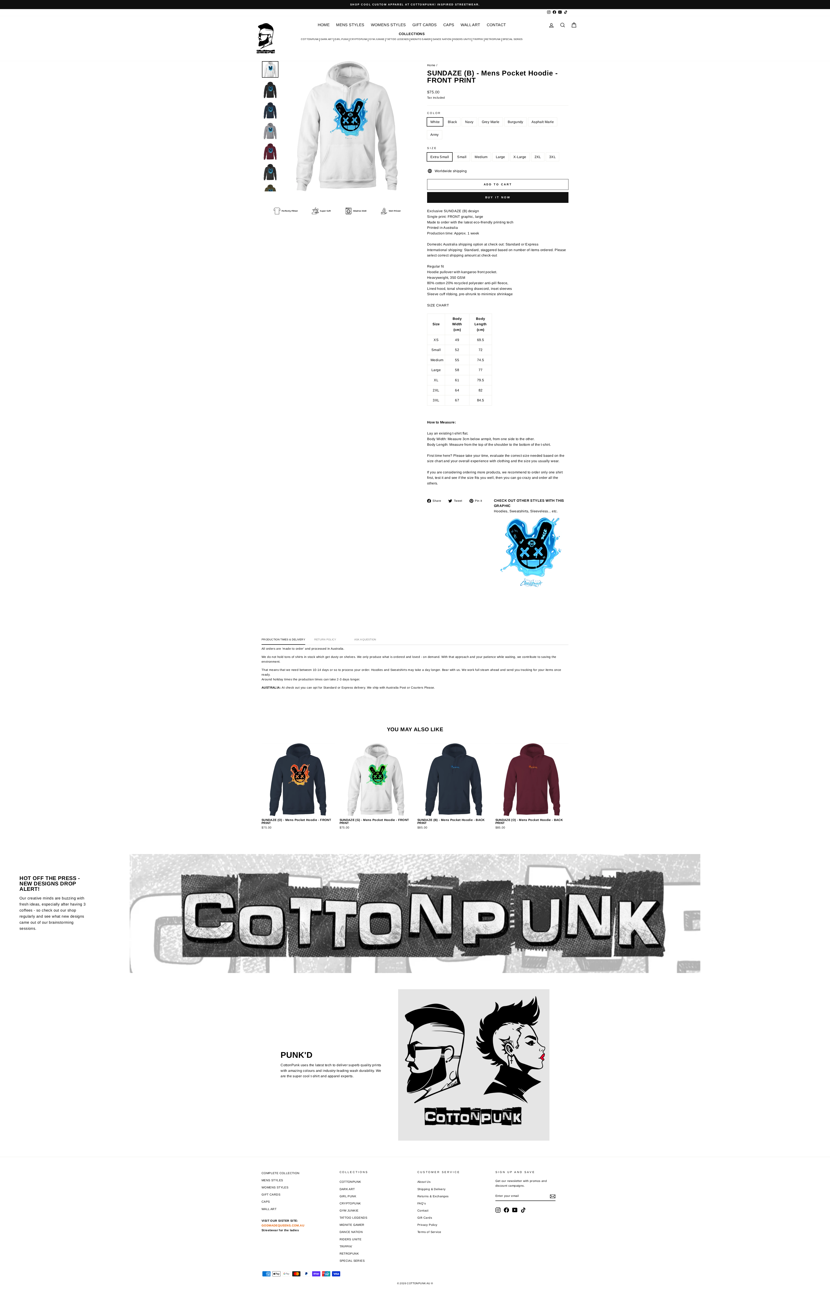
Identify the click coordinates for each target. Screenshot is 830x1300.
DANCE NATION (442, 39)
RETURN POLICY (325, 639)
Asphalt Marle (543, 122)
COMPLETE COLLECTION (281, 1173)
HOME (324, 25)
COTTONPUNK (310, 39)
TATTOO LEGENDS (397, 39)
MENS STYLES (350, 25)
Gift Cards (424, 1217)
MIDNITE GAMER (421, 39)
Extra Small (439, 157)
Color (434, 113)
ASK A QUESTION (365, 639)
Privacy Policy (427, 1224)
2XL (538, 157)
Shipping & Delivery (431, 1189)
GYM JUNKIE (377, 39)
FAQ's (421, 1203)
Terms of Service (429, 1232)
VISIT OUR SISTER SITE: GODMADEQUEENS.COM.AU (283, 1225)
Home (431, 65)
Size (432, 148)
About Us (424, 1181)
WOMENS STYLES (388, 25)
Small (461, 157)
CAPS (448, 25)
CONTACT (496, 25)
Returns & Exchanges (433, 1196)
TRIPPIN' (478, 39)
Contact (423, 1210)
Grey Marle (491, 122)
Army (434, 134)
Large (500, 157)
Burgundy (515, 122)
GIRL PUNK (341, 39)
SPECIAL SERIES (513, 39)
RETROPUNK (493, 39)
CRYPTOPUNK (358, 39)
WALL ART (470, 25)
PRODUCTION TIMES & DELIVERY (283, 639)
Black (452, 122)
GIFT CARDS (424, 25)
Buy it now (498, 197)
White (435, 122)
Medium (481, 157)
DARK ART (327, 39)
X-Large (519, 157)
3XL (552, 157)
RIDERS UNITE (462, 39)
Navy (469, 122)
